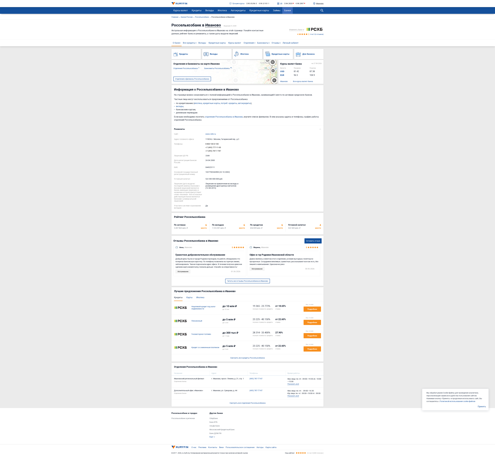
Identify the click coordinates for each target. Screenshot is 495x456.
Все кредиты (189, 42)
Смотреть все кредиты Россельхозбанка (247, 358)
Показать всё (293, 384)
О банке (176, 42)
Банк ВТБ (213, 422)
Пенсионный (196, 321)
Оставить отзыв (313, 241)
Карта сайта (271, 447)
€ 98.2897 (300, 3)
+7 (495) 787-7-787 (213, 151)
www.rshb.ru (210, 134)
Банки (287, 10)
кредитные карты (211, 103)
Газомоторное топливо (201, 334)
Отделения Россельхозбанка (186, 68)
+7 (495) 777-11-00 (213, 147)
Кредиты (196, 10)
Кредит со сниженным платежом (205, 347)
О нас (193, 447)
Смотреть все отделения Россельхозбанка (248, 403)
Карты (189, 297)
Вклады (209, 10)
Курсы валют (180, 10)
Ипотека (222, 10)
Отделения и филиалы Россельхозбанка (192, 79)
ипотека (198, 103)
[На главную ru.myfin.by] (179, 447)
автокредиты (244, 103)
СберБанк (213, 418)
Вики (221, 447)
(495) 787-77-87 (255, 379)
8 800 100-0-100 (212, 144)
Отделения (249, 42)
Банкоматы (262, 42)
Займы (276, 10)
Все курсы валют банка (303, 81)
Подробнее (312, 309)
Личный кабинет (291, 42)
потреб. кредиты (229, 103)
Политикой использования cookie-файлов (457, 401)
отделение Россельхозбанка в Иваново (224, 116)
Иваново (284, 81)
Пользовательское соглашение (240, 447)
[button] (247, 129)
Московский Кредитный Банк (222, 430)
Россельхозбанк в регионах (183, 418)
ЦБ (281, 3)
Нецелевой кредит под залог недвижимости (203, 308)
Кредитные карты (259, 10)
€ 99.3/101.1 (264, 3)
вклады (179, 106)
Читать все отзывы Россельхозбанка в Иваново (247, 281)
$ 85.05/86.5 (251, 3)
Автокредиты (238, 10)
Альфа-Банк (214, 426)
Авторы (260, 447)
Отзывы (275, 42)
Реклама (202, 447)
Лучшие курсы (238, 3)
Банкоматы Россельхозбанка (218, 68)
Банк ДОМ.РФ (215, 433)
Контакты (212, 447)
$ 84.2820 (288, 3)
